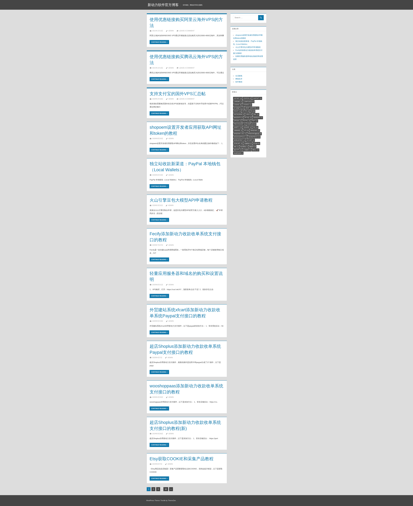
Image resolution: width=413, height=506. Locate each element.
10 (166, 489)
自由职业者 (238, 153)
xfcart (250, 140)
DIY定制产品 (239, 108)
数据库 (253, 146)
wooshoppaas (240, 137)
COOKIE (237, 105)
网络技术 (238, 79)
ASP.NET (238, 98)
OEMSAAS (257, 117)
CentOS (247, 98)
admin (171, 31)
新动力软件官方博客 (163, 5)
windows (254, 130)
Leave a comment (186, 31)
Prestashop (239, 124)
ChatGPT (257, 98)
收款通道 (244, 146)
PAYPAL (246, 121)
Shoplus (251, 124)
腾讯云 (255, 150)
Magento (238, 117)
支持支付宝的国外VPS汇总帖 (178, 93)
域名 (236, 146)
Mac (256, 114)
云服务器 (248, 143)
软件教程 (238, 82)
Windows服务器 (254, 134)
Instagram (239, 114)
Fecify (237, 111)
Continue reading (158, 42)
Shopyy (238, 127)
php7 (254, 121)
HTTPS (246, 111)
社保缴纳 (247, 150)
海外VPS (238, 150)
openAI (237, 121)
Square (247, 127)
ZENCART (238, 143)
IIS (253, 111)
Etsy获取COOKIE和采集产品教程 (181, 458)
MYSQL (248, 117)
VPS (246, 130)
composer (249, 101)
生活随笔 (238, 76)
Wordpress (254, 137)
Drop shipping (252, 108)
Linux (249, 114)
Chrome (238, 101)
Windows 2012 (240, 134)
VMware (238, 130)
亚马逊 (256, 143)
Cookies (247, 105)
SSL (255, 127)
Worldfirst (239, 140)
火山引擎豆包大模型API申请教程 (181, 200)
